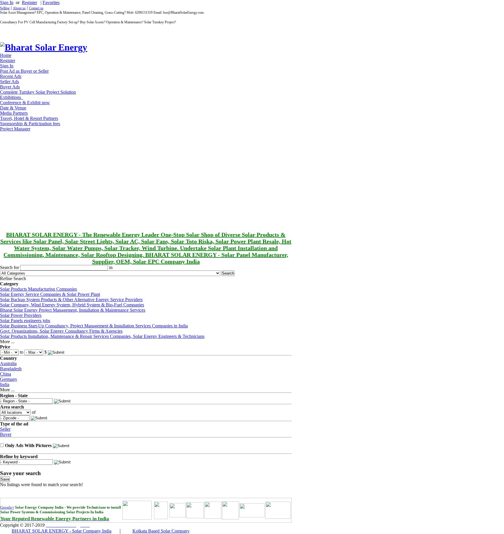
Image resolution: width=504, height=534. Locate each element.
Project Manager (15, 128)
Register (29, 2)
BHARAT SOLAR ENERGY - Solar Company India (61, 530)
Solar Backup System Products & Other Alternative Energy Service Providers (71, 299)
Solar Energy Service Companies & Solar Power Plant (50, 294)
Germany (8, 379)
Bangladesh (11, 368)
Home (5, 55)
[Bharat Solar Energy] (43, 47)
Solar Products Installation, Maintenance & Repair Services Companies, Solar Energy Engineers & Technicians (102, 336)
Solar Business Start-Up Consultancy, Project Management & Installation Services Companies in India (94, 325)
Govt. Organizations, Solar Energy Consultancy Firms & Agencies (61, 331)
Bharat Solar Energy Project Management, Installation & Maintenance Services (72, 310)
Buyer (5, 434)
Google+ (7, 507)
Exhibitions (11, 97)
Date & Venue (13, 107)
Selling (5, 8)
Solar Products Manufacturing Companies (38, 289)
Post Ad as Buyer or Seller (24, 71)
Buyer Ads (10, 86)
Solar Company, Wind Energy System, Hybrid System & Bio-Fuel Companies (72, 304)
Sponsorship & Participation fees (30, 123)
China (5, 373)
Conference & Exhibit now (25, 102)
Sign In (6, 2)
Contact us (36, 8)
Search (228, 273)
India (4, 384)
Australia (8, 363)
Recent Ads (10, 76)
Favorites (51, 2)
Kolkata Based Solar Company (161, 530)
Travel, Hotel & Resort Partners (29, 118)
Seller (5, 429)
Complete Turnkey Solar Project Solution (38, 92)
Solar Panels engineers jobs (25, 320)
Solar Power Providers (20, 315)
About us (19, 8)
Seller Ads (9, 81)
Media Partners (14, 113)
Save (5, 479)
